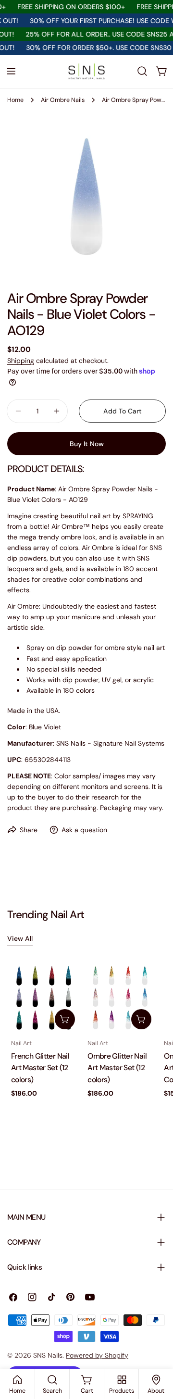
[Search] (142, 71)
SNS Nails (47, 1355)
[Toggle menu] (11, 71)
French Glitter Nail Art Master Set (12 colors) (40, 1068)
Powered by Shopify (97, 1355)
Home (15, 100)
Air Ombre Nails (63, 100)
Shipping (20, 360)
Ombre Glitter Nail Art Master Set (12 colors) (117, 1068)
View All (20, 938)
